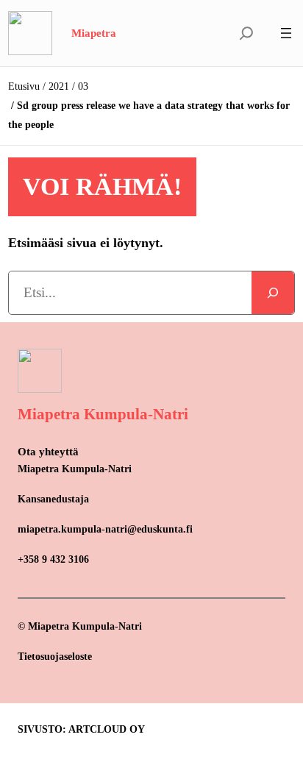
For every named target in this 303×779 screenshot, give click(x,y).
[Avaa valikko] (286, 33)
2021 (59, 86)
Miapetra (93, 32)
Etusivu (24, 86)
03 (83, 86)
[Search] (273, 292)
